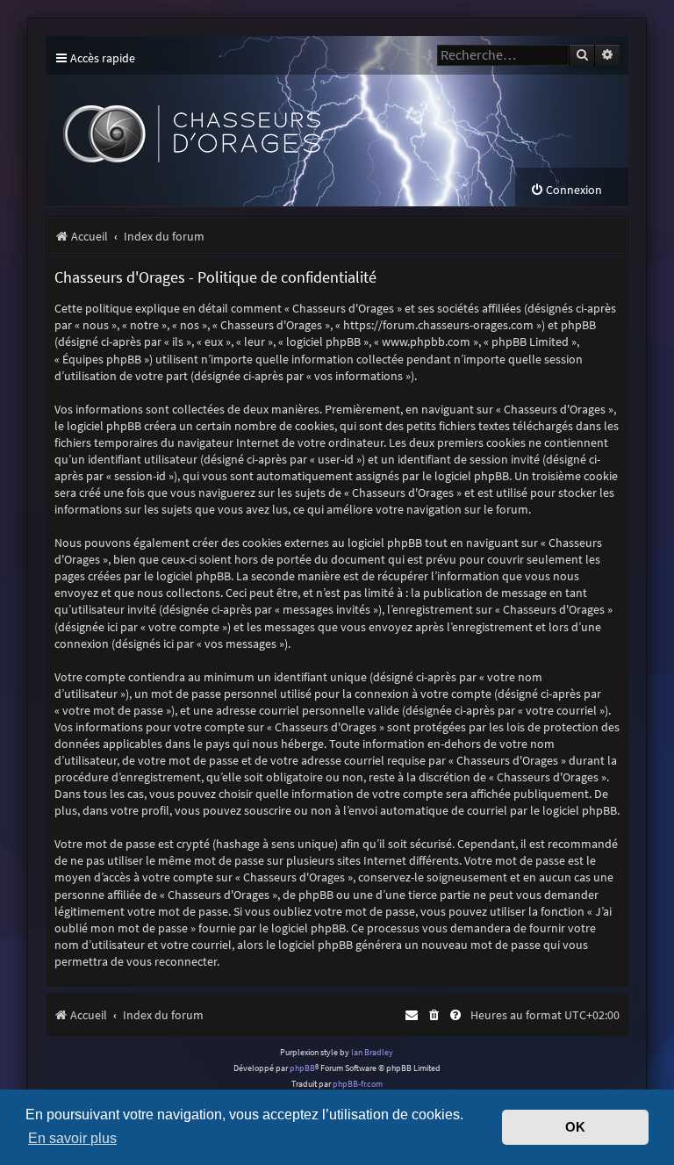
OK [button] (575, 1127)
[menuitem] (566, 190)
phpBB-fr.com (358, 1083)
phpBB (302, 1068)
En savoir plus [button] (72, 1138)
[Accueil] (301, 121)
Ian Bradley (372, 1052)
